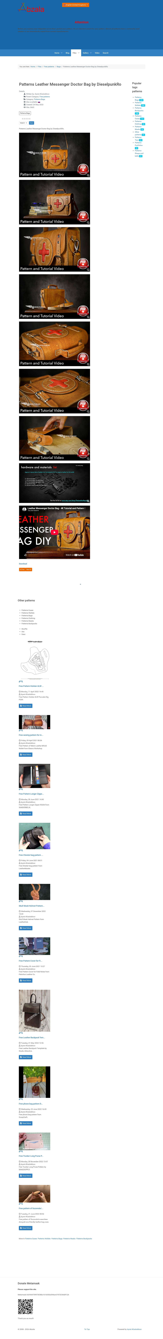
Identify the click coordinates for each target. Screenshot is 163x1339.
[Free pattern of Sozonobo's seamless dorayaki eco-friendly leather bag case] (34, 1194)
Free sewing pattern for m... (31, 735)
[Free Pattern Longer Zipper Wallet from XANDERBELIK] (34, 776)
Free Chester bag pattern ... (31, 855)
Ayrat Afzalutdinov (134, 1329)
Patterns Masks (69, 1239)
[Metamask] (25, 1306)
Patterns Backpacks (84, 1239)
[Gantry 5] (31, 8)
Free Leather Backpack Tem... (32, 1037)
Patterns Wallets (44, 1239)
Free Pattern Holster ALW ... (31, 686)
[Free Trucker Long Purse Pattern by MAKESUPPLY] (34, 1141)
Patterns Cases (31, 1239)
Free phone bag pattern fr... (31, 1104)
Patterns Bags (39, 99)
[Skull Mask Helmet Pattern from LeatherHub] (34, 892)
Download (23, 564)
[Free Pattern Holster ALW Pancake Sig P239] (34, 659)
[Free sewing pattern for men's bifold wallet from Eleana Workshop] (34, 722)
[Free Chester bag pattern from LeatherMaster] (34, 836)
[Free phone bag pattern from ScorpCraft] (34, 1082)
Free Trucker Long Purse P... (31, 1156)
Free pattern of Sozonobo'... (31, 1208)
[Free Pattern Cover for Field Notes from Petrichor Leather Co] (34, 946)
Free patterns (45, 97)
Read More (26, 706)
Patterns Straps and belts (139, 153)
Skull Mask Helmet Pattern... (31, 906)
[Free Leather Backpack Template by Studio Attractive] (34, 1010)
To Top (87, 1329)
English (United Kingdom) (76, 5)
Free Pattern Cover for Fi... (30, 961)
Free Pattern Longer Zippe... (31, 794)
